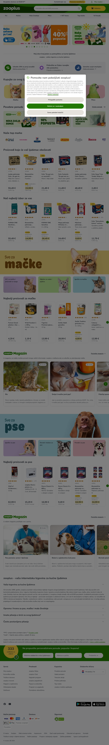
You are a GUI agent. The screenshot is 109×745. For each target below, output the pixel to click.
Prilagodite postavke (55, 100)
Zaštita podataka (53, 94)
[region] (55, 96)
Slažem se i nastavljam (55, 106)
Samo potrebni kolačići (55, 113)
